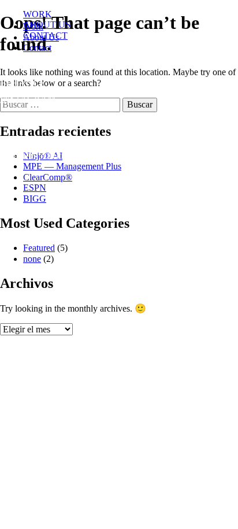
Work (33, 26)
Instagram (27, 98)
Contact (37, 48)
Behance (22, 83)
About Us (41, 37)
